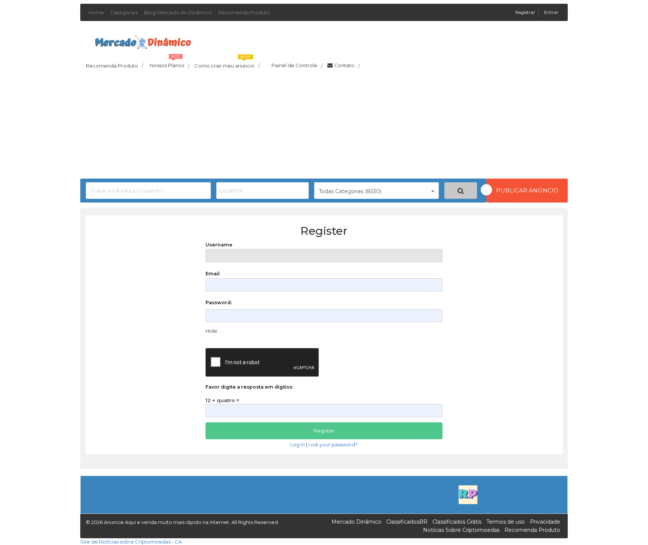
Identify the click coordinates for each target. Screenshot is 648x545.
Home (96, 12)
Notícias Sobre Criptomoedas (461, 530)
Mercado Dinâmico (356, 521)
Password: (219, 302)
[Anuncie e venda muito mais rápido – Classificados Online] (143, 41)
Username (219, 245)
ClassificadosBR (407, 521)
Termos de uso (505, 521)
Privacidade (545, 521)
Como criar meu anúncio (227, 63)
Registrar (525, 12)
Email (213, 273)
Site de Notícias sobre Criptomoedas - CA (131, 542)
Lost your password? (333, 444)
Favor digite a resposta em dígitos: (249, 387)
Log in (297, 444)
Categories (124, 12)
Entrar (551, 12)
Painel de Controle (297, 65)
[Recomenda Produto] (468, 494)
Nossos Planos (169, 63)
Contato (347, 65)
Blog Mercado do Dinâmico (178, 12)
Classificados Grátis (457, 521)
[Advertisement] (324, 126)
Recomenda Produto (244, 12)
